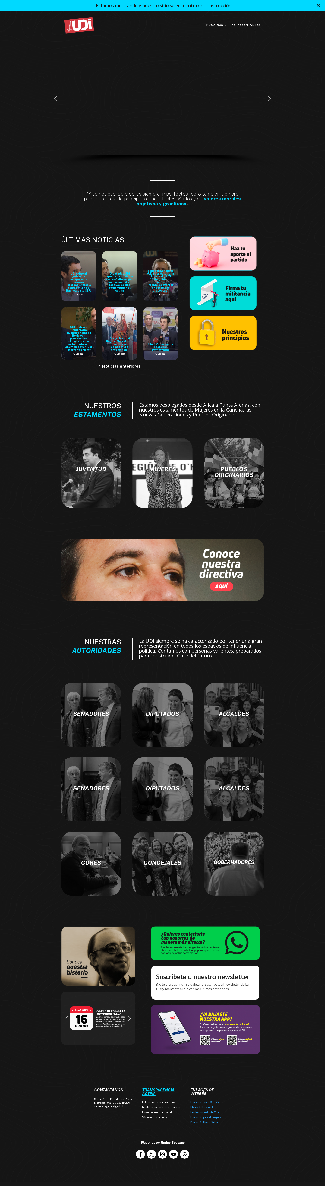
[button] (55, 99)
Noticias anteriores (121, 366)
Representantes (246, 25)
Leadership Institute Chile (205, 1112)
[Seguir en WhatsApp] (184, 1154)
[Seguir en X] (151, 1154)
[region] (162, 103)
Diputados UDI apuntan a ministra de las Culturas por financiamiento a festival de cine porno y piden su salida (119, 282)
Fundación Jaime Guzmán (205, 1102)
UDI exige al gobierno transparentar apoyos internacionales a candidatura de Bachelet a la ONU (78, 282)
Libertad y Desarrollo (202, 1107)
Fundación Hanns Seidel (204, 1122)
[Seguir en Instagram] (162, 1154)
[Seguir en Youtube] (173, 1154)
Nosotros (214, 25)
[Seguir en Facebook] (140, 1154)
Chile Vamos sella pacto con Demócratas (160, 346)
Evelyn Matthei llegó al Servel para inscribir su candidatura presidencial (119, 344)
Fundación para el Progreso (206, 1117)
